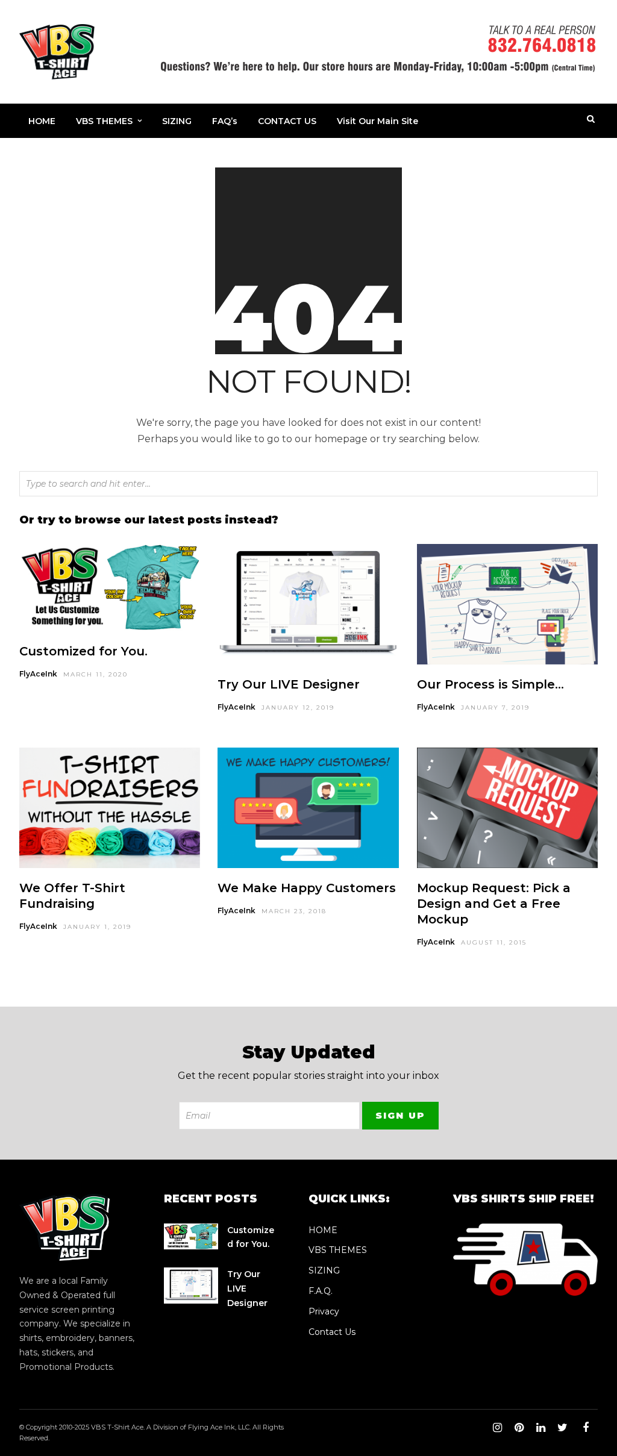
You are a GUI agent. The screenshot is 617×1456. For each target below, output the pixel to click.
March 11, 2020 (95, 674)
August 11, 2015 (494, 942)
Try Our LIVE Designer (289, 684)
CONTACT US (287, 121)
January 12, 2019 (298, 707)
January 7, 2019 (495, 707)
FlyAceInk (38, 673)
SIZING (177, 121)
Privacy (323, 1311)
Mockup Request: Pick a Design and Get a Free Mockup (494, 903)
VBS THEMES (104, 121)
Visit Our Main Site (377, 121)
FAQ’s (224, 121)
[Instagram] (497, 1428)
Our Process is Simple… (490, 684)
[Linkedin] (540, 1428)
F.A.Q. (320, 1291)
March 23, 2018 (294, 911)
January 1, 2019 (97, 927)
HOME (41, 121)
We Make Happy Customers (307, 888)
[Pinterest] (519, 1428)
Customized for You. (83, 651)
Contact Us (331, 1331)
